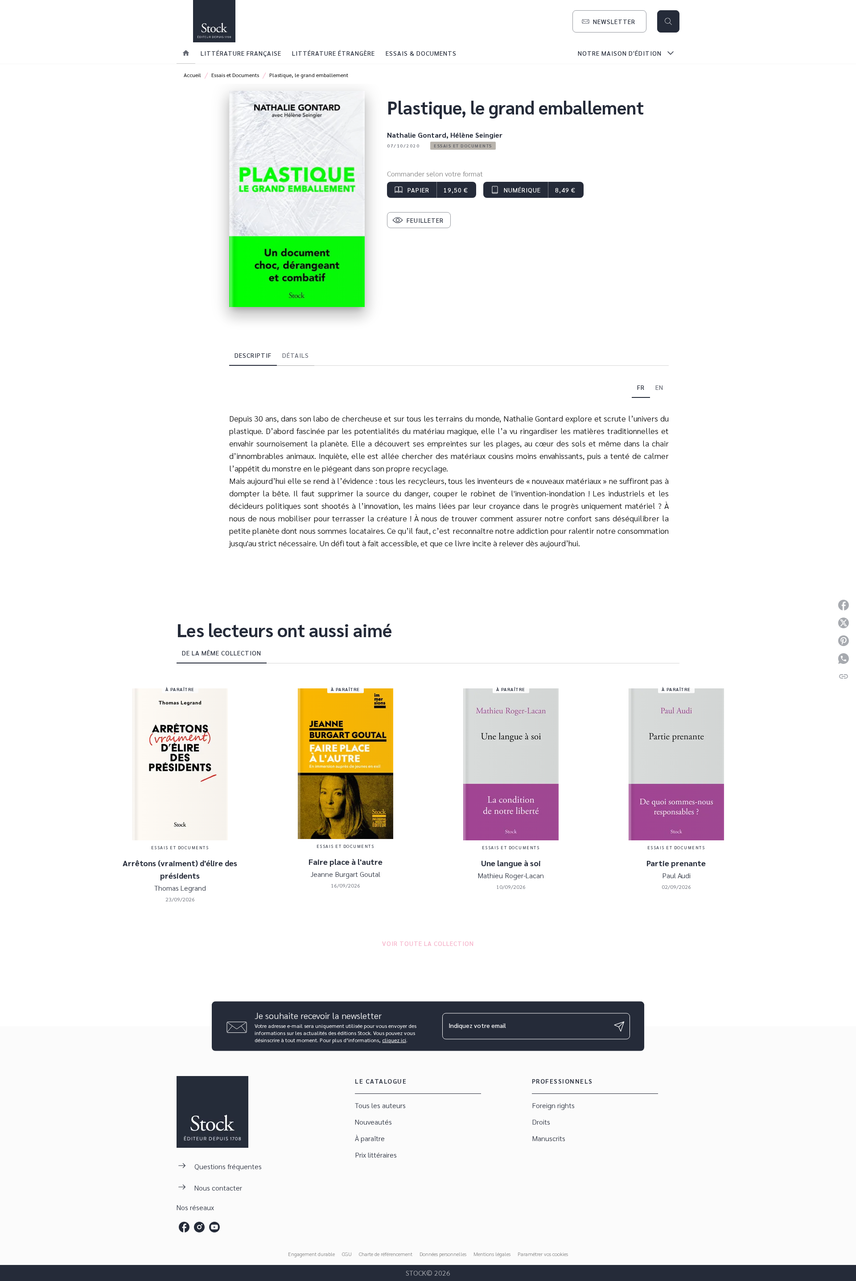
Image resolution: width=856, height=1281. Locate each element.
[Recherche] (668, 21)
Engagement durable (311, 1253)
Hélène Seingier (476, 134)
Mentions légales (491, 1253)
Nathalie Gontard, (418, 134)
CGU (347, 1253)
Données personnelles (443, 1253)
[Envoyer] (619, 1026)
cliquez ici (394, 1040)
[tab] (186, 53)
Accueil (192, 74)
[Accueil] (214, 21)
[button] (609, 21)
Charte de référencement (385, 1253)
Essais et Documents (235, 74)
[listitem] (184, 1227)
